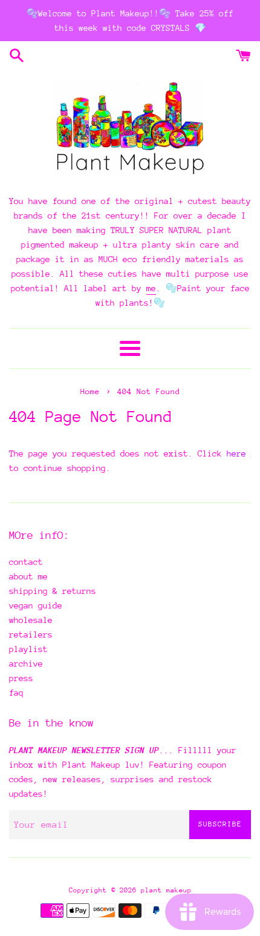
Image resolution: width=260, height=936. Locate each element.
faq (16, 692)
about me (28, 576)
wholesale (31, 620)
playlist (28, 649)
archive (26, 663)
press (21, 678)
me (151, 288)
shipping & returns (52, 591)
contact (26, 562)
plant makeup (166, 890)
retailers (31, 634)
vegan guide (35, 605)
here (236, 453)
